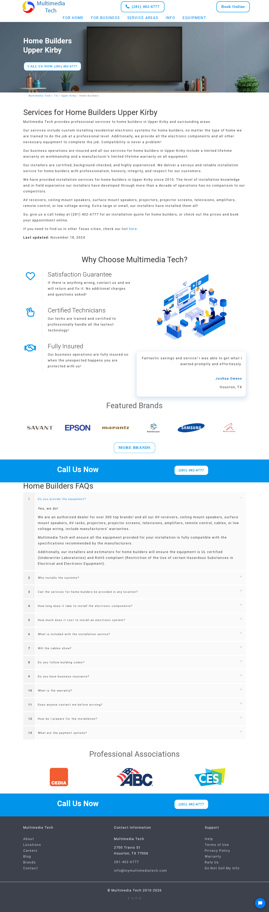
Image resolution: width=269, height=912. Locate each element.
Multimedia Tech (40, 95)
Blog (27, 856)
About (28, 839)
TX (56, 95)
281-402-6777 (126, 862)
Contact (30, 868)
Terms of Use (217, 845)
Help (209, 839)
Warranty (213, 856)
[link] (44, 7)
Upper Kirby (68, 95)
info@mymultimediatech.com (140, 870)
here (133, 229)
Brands (29, 862)
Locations (32, 845)
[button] (134, 531)
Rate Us (212, 862)
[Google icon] (140, 898)
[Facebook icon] (128, 898)
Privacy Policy (217, 850)
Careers (30, 850)
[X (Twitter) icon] (132, 898)
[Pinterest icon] (136, 898)
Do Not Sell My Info (222, 868)
